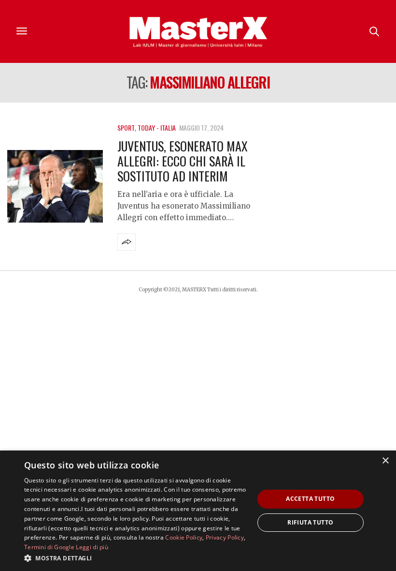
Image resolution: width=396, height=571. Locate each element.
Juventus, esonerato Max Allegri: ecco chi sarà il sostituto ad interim (182, 160)
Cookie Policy (183, 537)
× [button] (385, 461)
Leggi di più (92, 547)
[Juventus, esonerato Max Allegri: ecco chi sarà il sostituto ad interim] (55, 186)
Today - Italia (157, 127)
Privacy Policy (225, 537)
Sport (126, 127)
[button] (135, 558)
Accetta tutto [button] (310, 499)
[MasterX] (198, 31)
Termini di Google (49, 547)
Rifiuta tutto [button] (310, 522)
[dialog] (198, 511)
